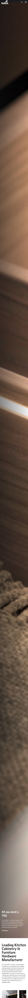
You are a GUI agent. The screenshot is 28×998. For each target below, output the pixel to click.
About (3, 17)
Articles (3, 13)
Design (3, 5)
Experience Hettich (7, 21)
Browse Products (6, 9)
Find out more (6, 930)
